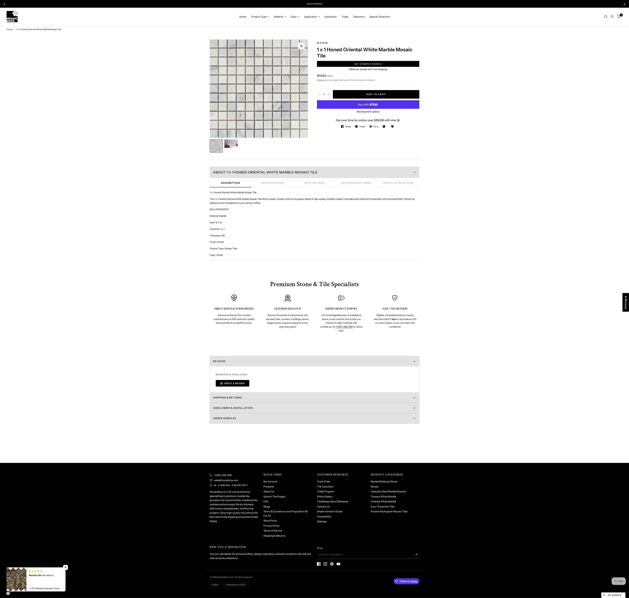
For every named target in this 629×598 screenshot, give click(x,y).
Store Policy (270, 520)
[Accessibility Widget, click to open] (8, 593)
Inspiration (330, 16)
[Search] (606, 17)
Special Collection (379, 16)
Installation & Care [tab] (398, 182)
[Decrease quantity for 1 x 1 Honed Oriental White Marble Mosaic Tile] (319, 94)
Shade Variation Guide (329, 511)
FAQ (265, 501)
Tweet (362, 126)
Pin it (376, 126)
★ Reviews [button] (626, 302)
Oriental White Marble (383, 501)
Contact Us (323, 506)
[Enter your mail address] (416, 554)
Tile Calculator (325, 486)
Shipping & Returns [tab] (356, 182)
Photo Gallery (325, 496)
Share (348, 126)
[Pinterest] (332, 564)
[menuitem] (243, 16)
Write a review (234, 383)
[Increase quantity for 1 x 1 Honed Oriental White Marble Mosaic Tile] (328, 94)
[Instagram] (325, 564)
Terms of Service (272, 530)
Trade (345, 16)
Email (320, 548)
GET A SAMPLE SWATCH (368, 64)
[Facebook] (319, 564)
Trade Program (325, 491)
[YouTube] (338, 564)
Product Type (259, 16)
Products (268, 486)
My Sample (614, 595)
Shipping (321, 80)
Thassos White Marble (383, 496)
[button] (4, 4)
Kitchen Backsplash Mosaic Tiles (389, 511)
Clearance (358, 16)
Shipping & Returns (274, 535)
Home (242, 16)
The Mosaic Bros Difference (332, 501)
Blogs (266, 506)
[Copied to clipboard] (393, 126)
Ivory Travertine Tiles (382, 506)
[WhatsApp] (385, 126)
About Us (268, 491)
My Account (270, 481)
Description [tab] (230, 182)
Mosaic (375, 486)
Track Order (323, 481)
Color (293, 16)
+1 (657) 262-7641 (344, 326)
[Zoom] (301, 46)
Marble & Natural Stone (384, 481)
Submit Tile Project (274, 496)
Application (310, 16)
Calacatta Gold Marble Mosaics (388, 491)
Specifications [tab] (272, 182)
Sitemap (321, 521)
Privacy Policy (271, 525)
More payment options (368, 111)
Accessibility (324, 516)
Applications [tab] (314, 182)
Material (278, 16)
